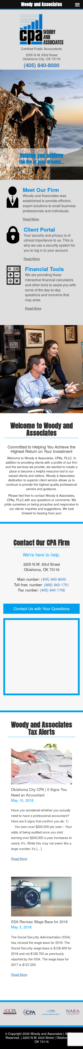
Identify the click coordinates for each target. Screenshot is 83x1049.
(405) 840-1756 (52, 590)
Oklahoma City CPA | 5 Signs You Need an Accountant (39, 792)
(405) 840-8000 (41, 65)
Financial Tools (44, 269)
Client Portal (39, 229)
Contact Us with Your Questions (41, 608)
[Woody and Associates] (41, 29)
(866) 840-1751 (56, 584)
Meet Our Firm (41, 189)
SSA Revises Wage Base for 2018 (39, 921)
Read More (31, 219)
